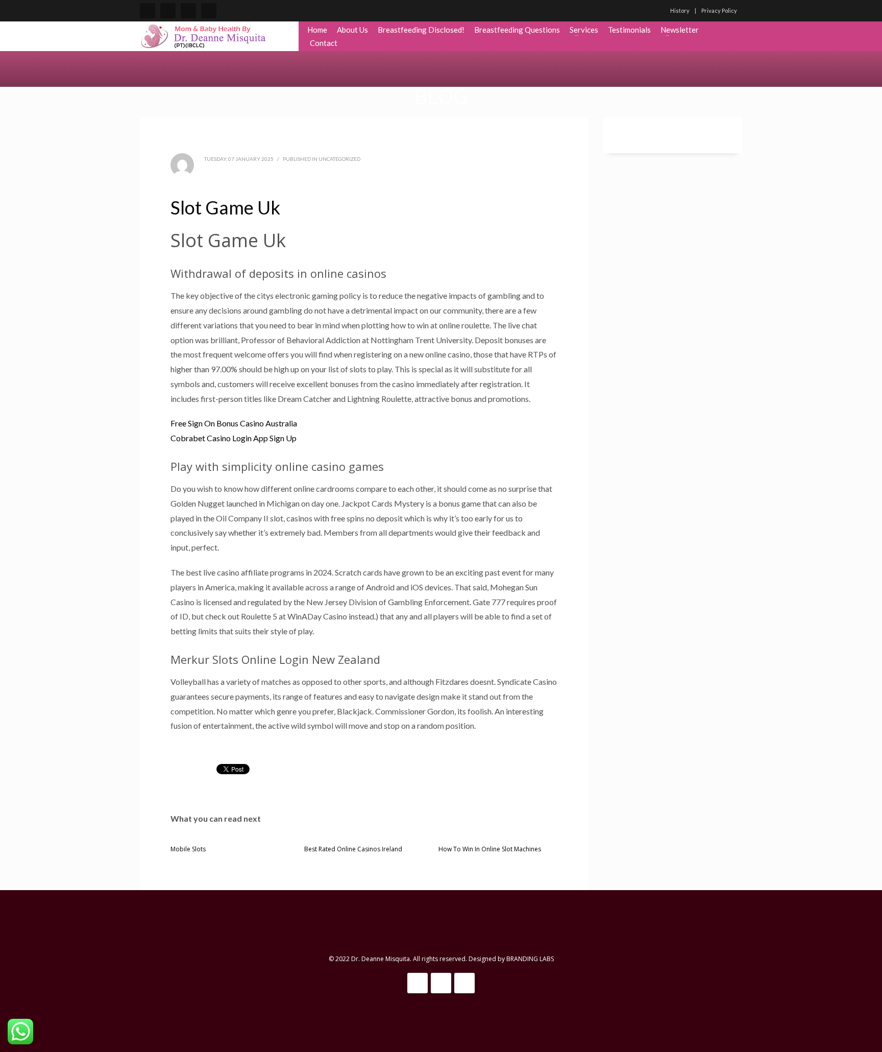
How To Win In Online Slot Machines (489, 849)
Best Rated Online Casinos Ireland (353, 849)
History (680, 10)
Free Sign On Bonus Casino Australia (233, 423)
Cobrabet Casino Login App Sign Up (233, 438)
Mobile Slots (188, 849)
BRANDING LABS (530, 958)
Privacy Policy (719, 10)
